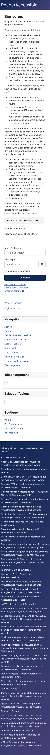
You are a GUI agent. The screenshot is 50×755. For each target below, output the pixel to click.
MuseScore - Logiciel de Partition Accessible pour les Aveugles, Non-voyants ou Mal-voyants (23, 629)
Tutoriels (8, 331)
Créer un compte (13, 291)
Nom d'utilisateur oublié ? (17, 287)
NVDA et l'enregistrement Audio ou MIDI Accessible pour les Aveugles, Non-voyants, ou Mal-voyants (24, 648)
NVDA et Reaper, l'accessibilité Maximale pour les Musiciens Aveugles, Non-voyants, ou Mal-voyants (24, 658)
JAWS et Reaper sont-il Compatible (19, 604)
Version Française (13, 303)
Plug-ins (8, 420)
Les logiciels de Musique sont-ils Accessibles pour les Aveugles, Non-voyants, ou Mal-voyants (23, 619)
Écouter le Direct (12, 344)
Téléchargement (12, 365)
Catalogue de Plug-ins (15, 339)
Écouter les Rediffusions (16, 361)
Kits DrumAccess (13, 424)
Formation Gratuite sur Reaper (16, 569)
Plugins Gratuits (9, 688)
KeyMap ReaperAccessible (17, 335)
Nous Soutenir (11, 352)
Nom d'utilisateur (13, 248)
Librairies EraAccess (14, 428)
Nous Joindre (11, 348)
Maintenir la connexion (19, 271)
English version (12, 308)
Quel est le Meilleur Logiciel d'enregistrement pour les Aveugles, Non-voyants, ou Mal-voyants (24, 696)
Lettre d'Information (14, 356)
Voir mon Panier (12, 432)
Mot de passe (11, 259)
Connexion (25, 277)
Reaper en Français (10, 711)
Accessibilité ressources (13, 457)
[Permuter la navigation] (7, 383)
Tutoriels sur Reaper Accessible (17, 730)
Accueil (8, 326)
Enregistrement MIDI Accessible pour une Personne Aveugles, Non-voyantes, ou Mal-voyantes (23, 562)
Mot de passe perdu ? (15, 284)
